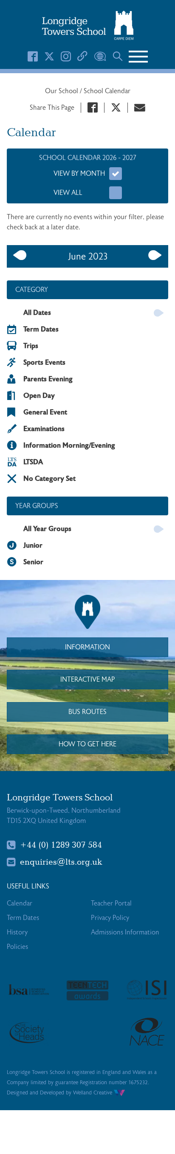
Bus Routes (87, 712)
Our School (62, 91)
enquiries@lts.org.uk (61, 862)
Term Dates (23, 918)
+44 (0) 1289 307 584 (61, 845)
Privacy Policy (110, 918)
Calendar (19, 903)
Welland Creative (93, 1092)
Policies (17, 947)
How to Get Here (87, 744)
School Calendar (107, 91)
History (17, 932)
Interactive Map (87, 679)
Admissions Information (125, 932)
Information (87, 647)
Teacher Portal (111, 903)
